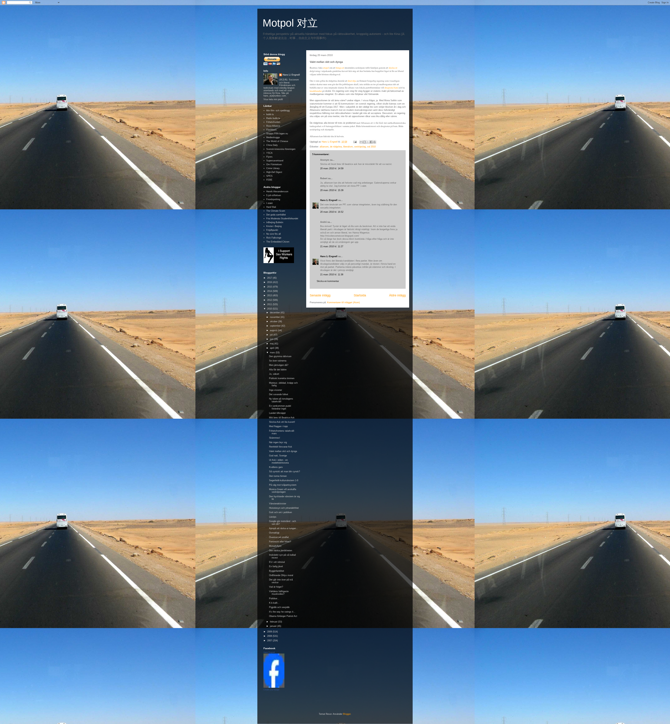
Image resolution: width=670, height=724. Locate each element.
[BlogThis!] (364, 142)
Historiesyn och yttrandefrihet (284, 508)
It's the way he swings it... (282, 611)
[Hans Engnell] (273, 687)
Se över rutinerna (277, 360)
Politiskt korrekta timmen (281, 378)
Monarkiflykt (275, 546)
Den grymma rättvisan (280, 356)
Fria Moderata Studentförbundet (282, 218)
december (275, 312)
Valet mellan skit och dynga (283, 451)
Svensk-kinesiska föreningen (280, 149)
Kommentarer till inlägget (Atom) (343, 302)
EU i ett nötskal (277, 562)
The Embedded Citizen (277, 241)
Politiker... (274, 598)
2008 (270, 636)
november (275, 317)
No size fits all (273, 234)
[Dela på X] (368, 142)
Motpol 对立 (290, 23)
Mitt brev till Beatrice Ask (282, 417)
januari (273, 626)
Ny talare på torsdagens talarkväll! (281, 400)
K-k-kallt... (274, 603)
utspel (326, 67)
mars (273, 352)
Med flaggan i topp (278, 426)
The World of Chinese (277, 141)
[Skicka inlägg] (354, 141)
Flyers (269, 156)
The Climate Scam (275, 211)
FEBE (269, 179)
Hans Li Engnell (329, 200)
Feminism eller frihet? (280, 541)
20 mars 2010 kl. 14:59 (331, 168)
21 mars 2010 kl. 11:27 (331, 246)
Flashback (271, 129)
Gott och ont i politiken (280, 512)
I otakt (269, 203)
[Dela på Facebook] (371, 142)
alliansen (324, 146)
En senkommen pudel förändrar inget (280, 407)
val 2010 (371, 146)
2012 (270, 300)
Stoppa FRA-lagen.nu (277, 133)
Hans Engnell (269, 652)
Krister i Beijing (274, 226)
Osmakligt (274, 532)
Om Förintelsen (274, 164)
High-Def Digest (274, 172)
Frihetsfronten (273, 122)
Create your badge (271, 690)
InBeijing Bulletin (274, 222)
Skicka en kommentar (328, 281)
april (272, 348)
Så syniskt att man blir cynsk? (284, 471)
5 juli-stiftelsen (273, 195)
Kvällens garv (276, 467)
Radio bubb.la (273, 118)
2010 (270, 308)
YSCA (269, 153)
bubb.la (270, 114)
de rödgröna (336, 146)
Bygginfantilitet (276, 571)
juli (271, 334)
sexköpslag (360, 146)
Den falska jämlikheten (280, 550)
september (275, 325)
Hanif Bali (271, 207)
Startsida (360, 295)
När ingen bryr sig (278, 442)
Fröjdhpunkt (272, 230)
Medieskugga (273, 137)
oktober (274, 321)
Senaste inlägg (320, 295)
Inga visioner (275, 390)
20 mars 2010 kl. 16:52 (331, 212)
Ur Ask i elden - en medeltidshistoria (279, 461)
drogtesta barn (391, 87)
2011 (270, 304)
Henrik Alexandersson (277, 191)
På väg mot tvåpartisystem (282, 485)
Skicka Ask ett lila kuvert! (282, 422)
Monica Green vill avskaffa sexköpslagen (282, 490)
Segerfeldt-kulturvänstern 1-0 (283, 480)
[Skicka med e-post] (361, 142)
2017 (270, 278)
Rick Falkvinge (273, 237)
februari (274, 621)
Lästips (272, 517)
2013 (270, 295)
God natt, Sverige (278, 455)
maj (272, 343)
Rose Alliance (273, 126)
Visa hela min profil (273, 99)
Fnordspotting (273, 199)
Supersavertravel (274, 160)
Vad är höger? (276, 586)
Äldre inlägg (397, 295)
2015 (270, 286)
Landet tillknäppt (277, 413)
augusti (274, 330)
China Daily (272, 145)
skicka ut (393, 67)
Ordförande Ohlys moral (281, 575)
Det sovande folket (278, 394)
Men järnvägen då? (278, 365)
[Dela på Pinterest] (374, 142)
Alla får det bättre (277, 369)
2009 (270, 631)
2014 (270, 291)
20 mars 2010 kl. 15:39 (331, 190)
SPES (269, 176)
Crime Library (273, 168)
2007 (270, 640)
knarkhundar (316, 90)
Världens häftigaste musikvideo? (279, 592)
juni (272, 339)
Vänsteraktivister (277, 503)
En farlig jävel (276, 566)
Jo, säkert (274, 374)
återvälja (352, 80)
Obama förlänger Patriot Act (283, 616)
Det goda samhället (276, 214)
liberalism (348, 146)
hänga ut (340, 67)
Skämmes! (274, 437)
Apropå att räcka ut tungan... (283, 528)
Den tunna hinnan (278, 476)
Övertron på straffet (279, 537)
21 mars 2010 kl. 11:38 (331, 274)
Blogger (347, 714)
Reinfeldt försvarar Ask (280, 446)
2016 (270, 282)
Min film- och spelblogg (278, 110)
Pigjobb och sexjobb (279, 607)
